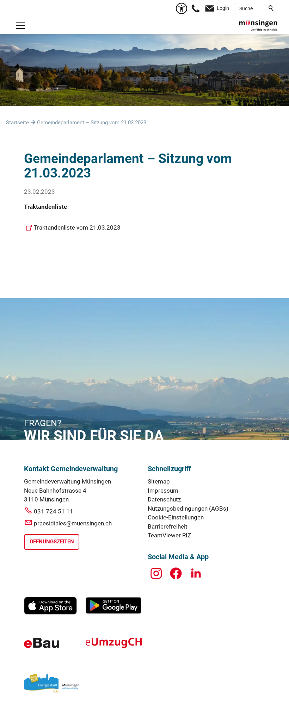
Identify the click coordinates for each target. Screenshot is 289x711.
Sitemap (159, 481)
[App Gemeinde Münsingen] (50, 612)
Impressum (163, 490)
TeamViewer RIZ (169, 535)
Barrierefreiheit (167, 526)
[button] (20, 25)
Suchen (271, 8)
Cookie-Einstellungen (176, 517)
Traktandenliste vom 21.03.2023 (77, 227)
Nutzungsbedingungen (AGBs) (188, 508)
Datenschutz (164, 499)
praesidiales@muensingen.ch (73, 523)
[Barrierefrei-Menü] (181, 8)
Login (223, 8)
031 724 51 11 (53, 511)
